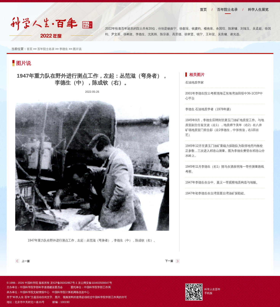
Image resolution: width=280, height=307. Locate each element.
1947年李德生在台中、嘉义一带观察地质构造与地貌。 (222, 182)
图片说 (77, 49)
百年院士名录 (227, 9)
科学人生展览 (258, 9)
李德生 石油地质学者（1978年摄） (209, 109)
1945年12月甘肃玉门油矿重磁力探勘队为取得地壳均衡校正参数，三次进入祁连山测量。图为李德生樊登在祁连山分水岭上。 (225, 150)
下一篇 (169, 260)
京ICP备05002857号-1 (63, 282)
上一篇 (26, 261)
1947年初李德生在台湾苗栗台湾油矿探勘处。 (216, 193)
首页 (203, 9)
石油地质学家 (194, 82)
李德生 (63, 49)
